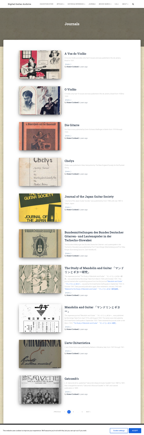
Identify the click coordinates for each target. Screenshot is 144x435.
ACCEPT (135, 431)
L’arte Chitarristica (77, 343)
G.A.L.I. (117, 4)
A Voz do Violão (75, 53)
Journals (92, 4)
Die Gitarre (72, 125)
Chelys (69, 161)
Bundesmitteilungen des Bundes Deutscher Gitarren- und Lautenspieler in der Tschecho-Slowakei (94, 236)
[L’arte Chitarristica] (40, 354)
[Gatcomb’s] (40, 390)
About (124, 4)
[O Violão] (40, 100)
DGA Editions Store (46, 4)
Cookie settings (119, 431)
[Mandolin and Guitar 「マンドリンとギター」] (40, 318)
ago (83, 67)
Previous (57, 412)
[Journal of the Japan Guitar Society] (40, 207)
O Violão (70, 89)
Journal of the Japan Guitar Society (89, 196)
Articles (60, 4)
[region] (72, 430)
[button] (63, 4)
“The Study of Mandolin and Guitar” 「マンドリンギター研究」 (95, 323)
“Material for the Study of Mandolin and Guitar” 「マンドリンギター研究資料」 (92, 289)
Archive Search (104, 4)
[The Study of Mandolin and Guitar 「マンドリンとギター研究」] (40, 279)
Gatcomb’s (72, 379)
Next (88, 412)
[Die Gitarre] (40, 136)
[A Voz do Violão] (40, 65)
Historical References (76, 4)
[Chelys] (40, 172)
